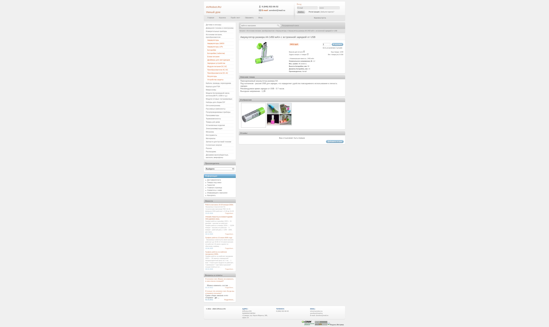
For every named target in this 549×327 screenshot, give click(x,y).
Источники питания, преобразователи (260, 31)
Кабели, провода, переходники (218, 83)
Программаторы (212, 115)
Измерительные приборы (216, 31)
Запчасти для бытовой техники (218, 142)
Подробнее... (229, 213)
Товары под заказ (214, 183)
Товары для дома (213, 122)
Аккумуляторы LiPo (215, 47)
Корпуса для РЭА (213, 87)
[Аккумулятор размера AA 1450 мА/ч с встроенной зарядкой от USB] (263, 64)
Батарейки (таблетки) (216, 53)
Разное (209, 148)
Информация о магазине (217, 193)
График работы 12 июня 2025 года (218, 237)
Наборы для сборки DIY (215, 102)
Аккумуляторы (281, 31)
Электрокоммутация (214, 129)
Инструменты (211, 135)
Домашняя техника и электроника (219, 28)
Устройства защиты (215, 80)
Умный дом (213, 12)
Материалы (210, 138)
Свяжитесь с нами (214, 190)
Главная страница (214, 188)
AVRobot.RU (213, 6)
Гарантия (211, 185)
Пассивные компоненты (215, 109)
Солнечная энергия (214, 145)
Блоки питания (213, 57)
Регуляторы (212, 76)
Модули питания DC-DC (217, 67)
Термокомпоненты (213, 119)
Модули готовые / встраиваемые (219, 99)
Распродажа (211, 152)
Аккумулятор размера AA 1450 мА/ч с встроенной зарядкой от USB (312, 31)
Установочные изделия (215, 125)
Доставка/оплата (214, 180)
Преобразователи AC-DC (217, 70)
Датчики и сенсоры (213, 25)
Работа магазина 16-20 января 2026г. (219, 205)
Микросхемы (211, 90)
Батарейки (211, 50)
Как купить (211, 195)
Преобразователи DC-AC (217, 73)
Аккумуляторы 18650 (215, 43)
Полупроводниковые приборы (218, 112)
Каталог (242, 31)
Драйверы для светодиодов (218, 60)
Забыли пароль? (327, 12)
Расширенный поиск (290, 26)
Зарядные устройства (216, 63)
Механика (210, 132)
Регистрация (314, 12)
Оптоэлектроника (213, 106)
